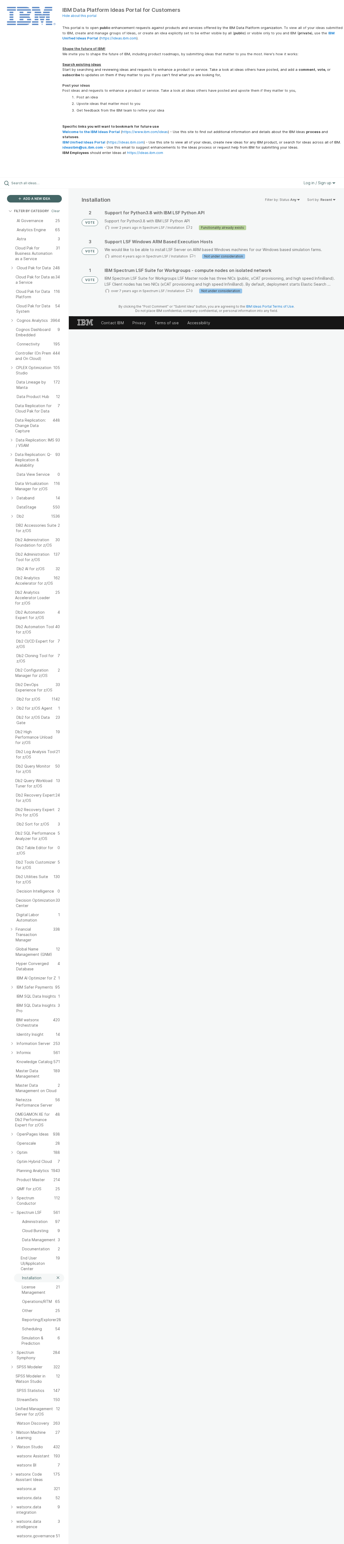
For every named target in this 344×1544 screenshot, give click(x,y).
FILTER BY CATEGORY (31, 211)
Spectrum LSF (153, 228)
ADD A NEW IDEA (36, 199)
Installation (175, 228)
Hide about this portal (79, 16)
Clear (55, 211)
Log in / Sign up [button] (318, 182)
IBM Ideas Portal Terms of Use (270, 306)
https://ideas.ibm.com (119, 38)
